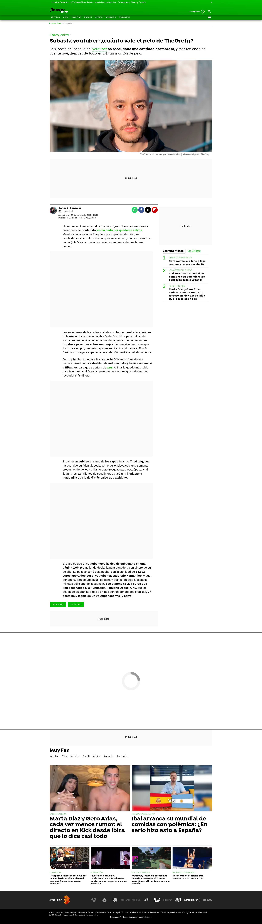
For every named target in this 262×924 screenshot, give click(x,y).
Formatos (124, 17)
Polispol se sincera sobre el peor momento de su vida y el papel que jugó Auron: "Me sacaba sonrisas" (68, 880)
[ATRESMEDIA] (59, 900)
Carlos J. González (69, 208)
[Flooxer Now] (70, 11)
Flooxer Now (55, 23)
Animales (111, 17)
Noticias (76, 17)
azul (110, 367)
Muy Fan (55, 17)
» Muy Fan (68, 23)
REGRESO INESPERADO (180, 258)
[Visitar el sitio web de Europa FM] (167, 900)
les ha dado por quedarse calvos (119, 230)
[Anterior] (51, 2)
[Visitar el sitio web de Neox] (114, 900)
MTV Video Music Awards (82, 2)
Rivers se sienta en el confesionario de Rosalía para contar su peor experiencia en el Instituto (109, 880)
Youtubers (76, 604)
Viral (66, 17)
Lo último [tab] (194, 251)
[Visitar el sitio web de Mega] (136, 900)
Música (99, 17)
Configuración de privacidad (194, 912)
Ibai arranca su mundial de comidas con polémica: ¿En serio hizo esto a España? (187, 277)
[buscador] (209, 12)
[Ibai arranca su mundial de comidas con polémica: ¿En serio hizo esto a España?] (172, 788)
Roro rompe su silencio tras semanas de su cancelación (187, 262)
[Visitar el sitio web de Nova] (125, 900)
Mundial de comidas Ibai (105, 2)
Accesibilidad (145, 917)
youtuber (99, 49)
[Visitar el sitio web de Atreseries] (146, 900)
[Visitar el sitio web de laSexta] (104, 900)
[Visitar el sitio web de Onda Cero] (157, 900)
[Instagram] (59, 211)
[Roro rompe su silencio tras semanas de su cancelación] (192, 858)
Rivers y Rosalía (138, 2)
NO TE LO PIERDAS (141, 872)
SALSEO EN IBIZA (177, 286)
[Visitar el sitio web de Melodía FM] (178, 900)
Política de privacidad (131, 912)
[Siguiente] (210, 2)
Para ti (88, 17)
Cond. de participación (171, 912)
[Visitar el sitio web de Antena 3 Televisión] (93, 900)
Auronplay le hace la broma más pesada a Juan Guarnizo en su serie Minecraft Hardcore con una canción (151, 880)
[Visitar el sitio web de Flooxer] (207, 900)
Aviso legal (115, 912)
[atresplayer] (196, 12)
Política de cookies (150, 912)
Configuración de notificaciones (124, 917)
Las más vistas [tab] (173, 251)
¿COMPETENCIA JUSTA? (180, 270)
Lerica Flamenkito (61, 2)
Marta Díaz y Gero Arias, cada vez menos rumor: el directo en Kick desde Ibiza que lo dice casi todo (187, 294)
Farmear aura (123, 2)
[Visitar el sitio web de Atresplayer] (193, 900)
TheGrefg (58, 604)
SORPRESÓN (97, 872)
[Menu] (209, 17)
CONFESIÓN (55, 872)
